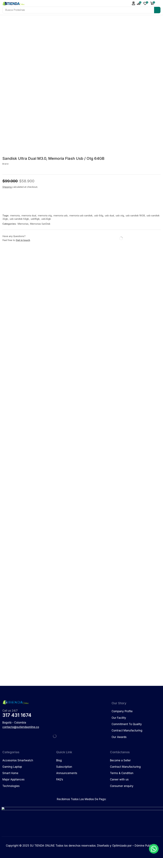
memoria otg (45, 215)
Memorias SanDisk (40, 223)
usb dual (109, 215)
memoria (15, 215)
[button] (133, 3)
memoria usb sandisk (80, 215)
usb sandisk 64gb (19, 218)
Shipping (7, 186)
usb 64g (98, 215)
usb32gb (46, 218)
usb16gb (35, 218)
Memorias (23, 223)
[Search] (157, 10)
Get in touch (23, 240)
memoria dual (28, 215)
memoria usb (60, 215)
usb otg (120, 215)
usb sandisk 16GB (135, 215)
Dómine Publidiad (146, 845)
